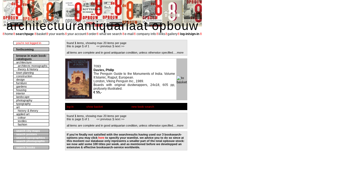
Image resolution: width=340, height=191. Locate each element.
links (162, 34)
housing (21, 90)
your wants (57, 34)
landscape (22, 96)
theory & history (27, 69)
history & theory (27, 110)
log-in (70, 106)
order (92, 34)
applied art (22, 114)
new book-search (142, 106)
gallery (172, 34)
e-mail (129, 34)
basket (41, 34)
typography (23, 103)
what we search (110, 34)
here (101, 137)
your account (76, 34)
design (20, 79)
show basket (94, 106)
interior (20, 93)
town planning (25, 72)
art (18, 107)
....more (179, 52)
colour (21, 117)
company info (146, 34)
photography (24, 100)
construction (24, 76)
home (9, 34)
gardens (21, 86)
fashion (21, 124)
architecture (24, 62)
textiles (21, 121)
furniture (21, 83)
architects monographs (32, 65)
